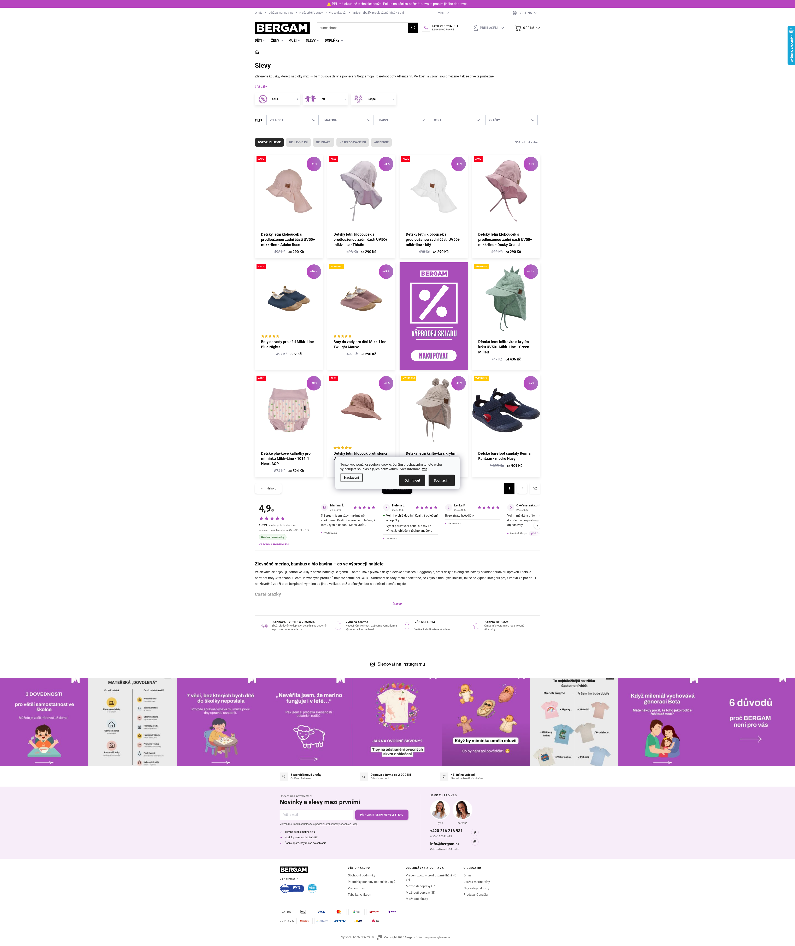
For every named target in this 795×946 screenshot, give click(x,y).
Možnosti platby (417, 899)
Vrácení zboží (337, 12)
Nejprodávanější (353, 142)
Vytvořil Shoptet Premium (357, 937)
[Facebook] (475, 832)
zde (424, 469)
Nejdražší (323, 142)
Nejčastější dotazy (311, 12)
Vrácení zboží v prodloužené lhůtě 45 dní (378, 12)
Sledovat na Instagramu (401, 664)
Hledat (413, 28)
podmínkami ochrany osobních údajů (336, 823)
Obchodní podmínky (361, 875)
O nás (258, 12)
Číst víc (397, 604)
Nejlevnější (298, 142)
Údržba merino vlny (281, 12)
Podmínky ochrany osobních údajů (371, 882)
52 (535, 488)
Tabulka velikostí (359, 895)
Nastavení (351, 477)
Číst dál (260, 86)
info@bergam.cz (445, 843)
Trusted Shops (518, 533)
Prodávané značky (476, 895)
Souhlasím (441, 480)
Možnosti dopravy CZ (420, 886)
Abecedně (381, 142)
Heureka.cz (330, 532)
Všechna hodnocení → (276, 544)
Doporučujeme (269, 142)
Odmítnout (412, 480)
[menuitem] (261, 40)
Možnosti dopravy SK (420, 892)
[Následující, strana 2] (522, 488)
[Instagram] (475, 842)
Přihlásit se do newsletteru (382, 814)
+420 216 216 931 (446, 830)
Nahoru (271, 488)
